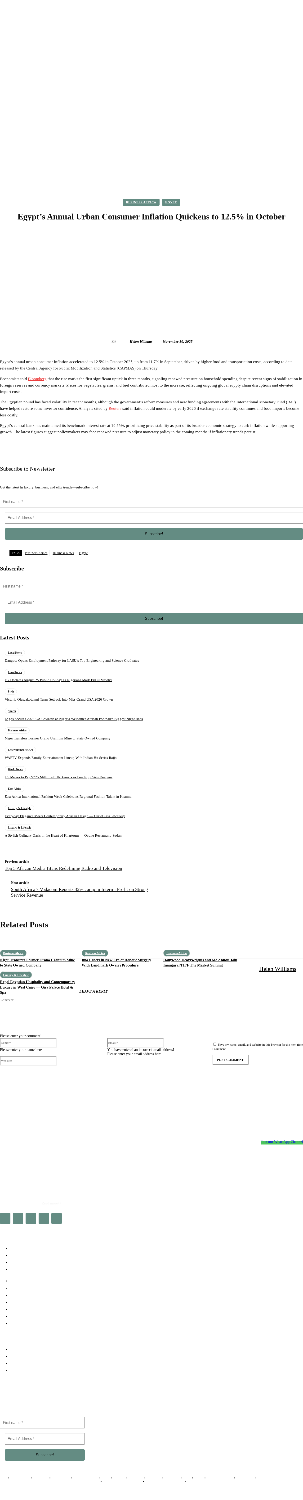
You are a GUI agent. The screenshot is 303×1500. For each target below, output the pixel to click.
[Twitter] (44, 1218)
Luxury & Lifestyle (19, 808)
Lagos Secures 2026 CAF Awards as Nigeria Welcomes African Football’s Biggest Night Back (74, 719)
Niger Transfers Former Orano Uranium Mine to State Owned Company (58, 738)
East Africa (14, 788)
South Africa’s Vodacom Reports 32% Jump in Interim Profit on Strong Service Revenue (79, 892)
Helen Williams (141, 341)
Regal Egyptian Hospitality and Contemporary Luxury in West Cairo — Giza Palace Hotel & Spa (37, 987)
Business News (63, 553)
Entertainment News (20, 750)
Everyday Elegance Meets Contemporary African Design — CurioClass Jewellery (65, 816)
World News (15, 769)
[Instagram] (18, 1218)
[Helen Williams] (124, 341)
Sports (12, 711)
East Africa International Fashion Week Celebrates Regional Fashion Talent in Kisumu (68, 796)
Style (11, 691)
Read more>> (52, 1203)
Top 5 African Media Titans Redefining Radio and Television (63, 868)
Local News (15, 652)
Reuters (115, 408)
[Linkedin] (31, 1218)
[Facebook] (5, 1218)
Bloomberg (37, 379)
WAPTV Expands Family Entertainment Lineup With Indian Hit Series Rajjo (61, 758)
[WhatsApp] (56, 1218)
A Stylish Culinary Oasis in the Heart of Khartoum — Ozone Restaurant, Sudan (63, 835)
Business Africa (141, 202)
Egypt (171, 202)
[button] (287, 172)
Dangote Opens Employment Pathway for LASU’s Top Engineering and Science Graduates (72, 660)
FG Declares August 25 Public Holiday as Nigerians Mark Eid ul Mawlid (58, 680)
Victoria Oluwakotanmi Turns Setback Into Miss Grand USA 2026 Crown (59, 699)
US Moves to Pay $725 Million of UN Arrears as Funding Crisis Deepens (58, 777)
